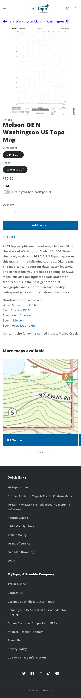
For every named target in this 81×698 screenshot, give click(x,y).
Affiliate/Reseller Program (26, 632)
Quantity (8, 204)
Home (7, 21)
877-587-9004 (17, 584)
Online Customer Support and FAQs (32, 623)
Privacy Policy (17, 649)
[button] (5, 8)
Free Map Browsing (21, 552)
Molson (18, 320)
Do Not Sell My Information (27, 657)
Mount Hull (28, 325)
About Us (14, 640)
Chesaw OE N (20, 310)
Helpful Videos (18, 518)
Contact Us (15, 593)
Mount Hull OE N (24, 305)
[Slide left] (32, 452)
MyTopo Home (18, 487)
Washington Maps (29, 21)
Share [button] (11, 236)
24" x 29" (13, 154)
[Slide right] (49, 452)
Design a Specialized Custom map (31, 601)
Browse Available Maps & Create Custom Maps (40, 496)
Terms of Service (19, 543)
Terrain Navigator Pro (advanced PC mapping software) (39, 507)
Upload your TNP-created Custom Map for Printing (37, 612)
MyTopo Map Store (44, 691)
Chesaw (25, 315)
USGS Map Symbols (21, 526)
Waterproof (15, 169)
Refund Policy (17, 535)
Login (11, 560)
